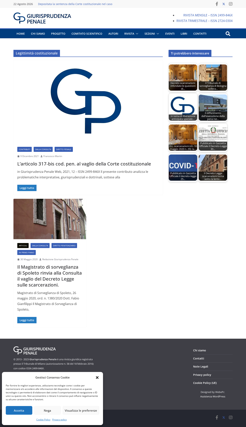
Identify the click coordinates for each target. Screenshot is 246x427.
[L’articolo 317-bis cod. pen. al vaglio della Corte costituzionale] (88, 101)
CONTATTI (199, 33)
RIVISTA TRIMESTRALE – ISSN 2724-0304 (204, 21)
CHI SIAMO (38, 33)
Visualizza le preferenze (81, 410)
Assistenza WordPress (212, 396)
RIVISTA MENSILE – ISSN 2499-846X (208, 15)
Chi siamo (199, 350)
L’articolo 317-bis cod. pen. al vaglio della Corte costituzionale (84, 163)
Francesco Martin (52, 156)
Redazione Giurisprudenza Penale (60, 259)
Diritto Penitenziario (64, 245)
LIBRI (184, 33)
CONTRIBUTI (24, 149)
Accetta (19, 410)
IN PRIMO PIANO (26, 252)
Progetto (58, 33)
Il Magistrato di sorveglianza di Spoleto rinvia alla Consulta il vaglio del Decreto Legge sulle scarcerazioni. (49, 276)
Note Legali (200, 366)
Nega (47, 410)
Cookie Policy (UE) (205, 383)
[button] (97, 377)
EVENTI (170, 33)
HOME (21, 33)
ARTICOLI (23, 245)
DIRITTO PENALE (63, 149)
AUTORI (113, 33)
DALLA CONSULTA (43, 149)
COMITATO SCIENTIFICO (86, 33)
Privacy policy (59, 419)
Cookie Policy (43, 419)
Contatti (198, 358)
